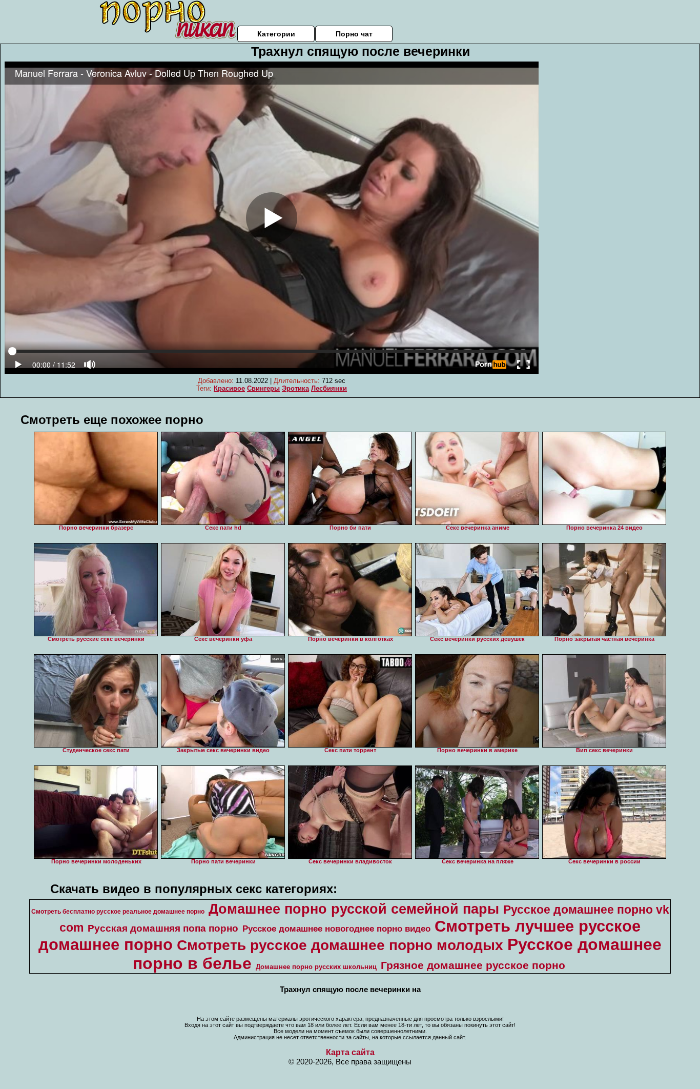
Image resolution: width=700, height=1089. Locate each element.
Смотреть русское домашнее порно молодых (340, 945)
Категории (276, 34)
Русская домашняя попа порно (163, 928)
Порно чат (354, 34)
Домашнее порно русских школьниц (316, 967)
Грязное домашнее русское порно (473, 965)
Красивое (229, 388)
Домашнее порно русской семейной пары (354, 909)
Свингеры (263, 388)
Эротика (295, 388)
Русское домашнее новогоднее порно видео (336, 928)
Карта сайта (350, 1052)
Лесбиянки (329, 388)
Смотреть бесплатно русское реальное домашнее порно (117, 911)
